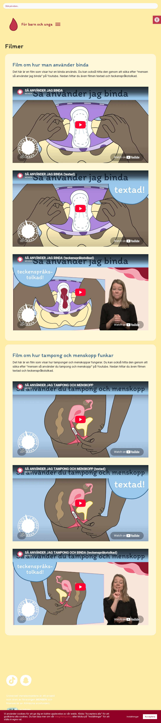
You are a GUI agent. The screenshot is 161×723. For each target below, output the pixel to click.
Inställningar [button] (133, 716)
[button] (157, 20)
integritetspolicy (63, 716)
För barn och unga (37, 24)
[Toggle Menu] (57, 24)
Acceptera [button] (150, 716)
